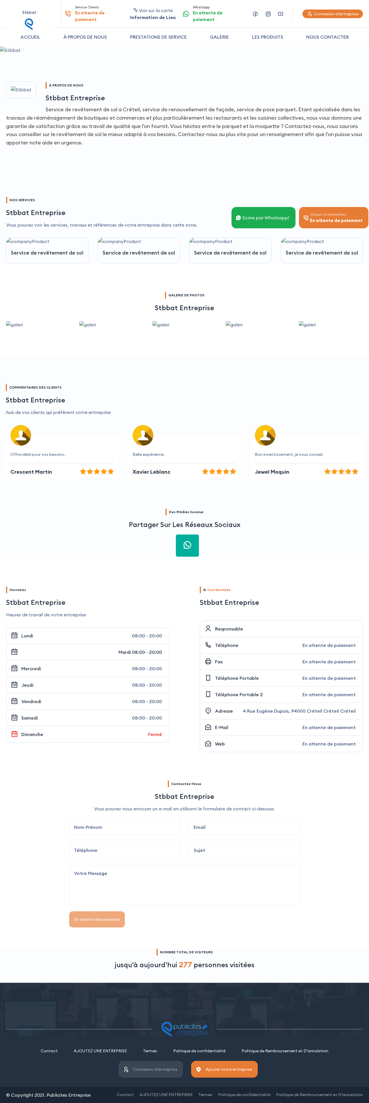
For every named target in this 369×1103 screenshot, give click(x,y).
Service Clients (90, 13)
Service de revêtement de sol (47, 252)
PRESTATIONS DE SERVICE (158, 37)
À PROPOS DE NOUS (85, 37)
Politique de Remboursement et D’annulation (285, 1050)
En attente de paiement (97, 919)
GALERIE (219, 37)
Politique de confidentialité (199, 1050)
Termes (150, 1050)
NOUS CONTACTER (327, 37)
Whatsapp (208, 13)
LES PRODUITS (267, 37)
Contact (49, 1050)
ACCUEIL (30, 37)
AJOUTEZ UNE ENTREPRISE (100, 1050)
